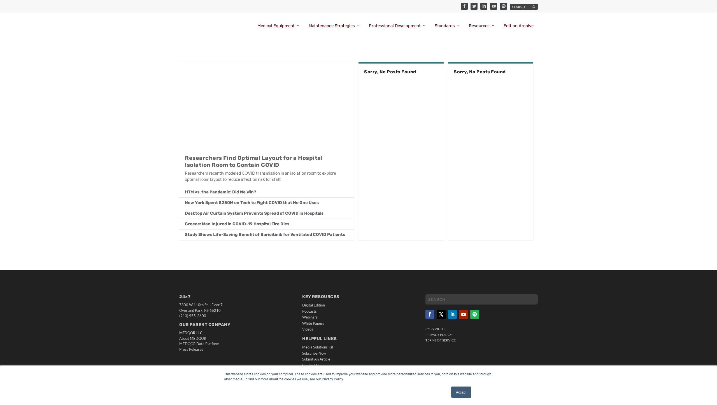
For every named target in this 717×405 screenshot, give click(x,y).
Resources (479, 26)
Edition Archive (519, 26)
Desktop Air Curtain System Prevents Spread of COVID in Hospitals (254, 213)
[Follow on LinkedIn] (452, 314)
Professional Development (395, 26)
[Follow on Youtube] (463, 314)
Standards (445, 26)
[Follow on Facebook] (429, 314)
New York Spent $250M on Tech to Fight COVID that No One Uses (252, 202)
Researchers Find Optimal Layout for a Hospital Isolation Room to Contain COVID (254, 161)
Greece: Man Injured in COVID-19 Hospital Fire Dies (237, 223)
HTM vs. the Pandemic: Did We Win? (220, 192)
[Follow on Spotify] (474, 314)
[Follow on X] (441, 314)
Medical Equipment (276, 26)
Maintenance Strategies (332, 26)
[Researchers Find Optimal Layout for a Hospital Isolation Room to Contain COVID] (266, 105)
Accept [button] (461, 392)
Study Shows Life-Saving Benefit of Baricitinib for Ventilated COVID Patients (265, 234)
